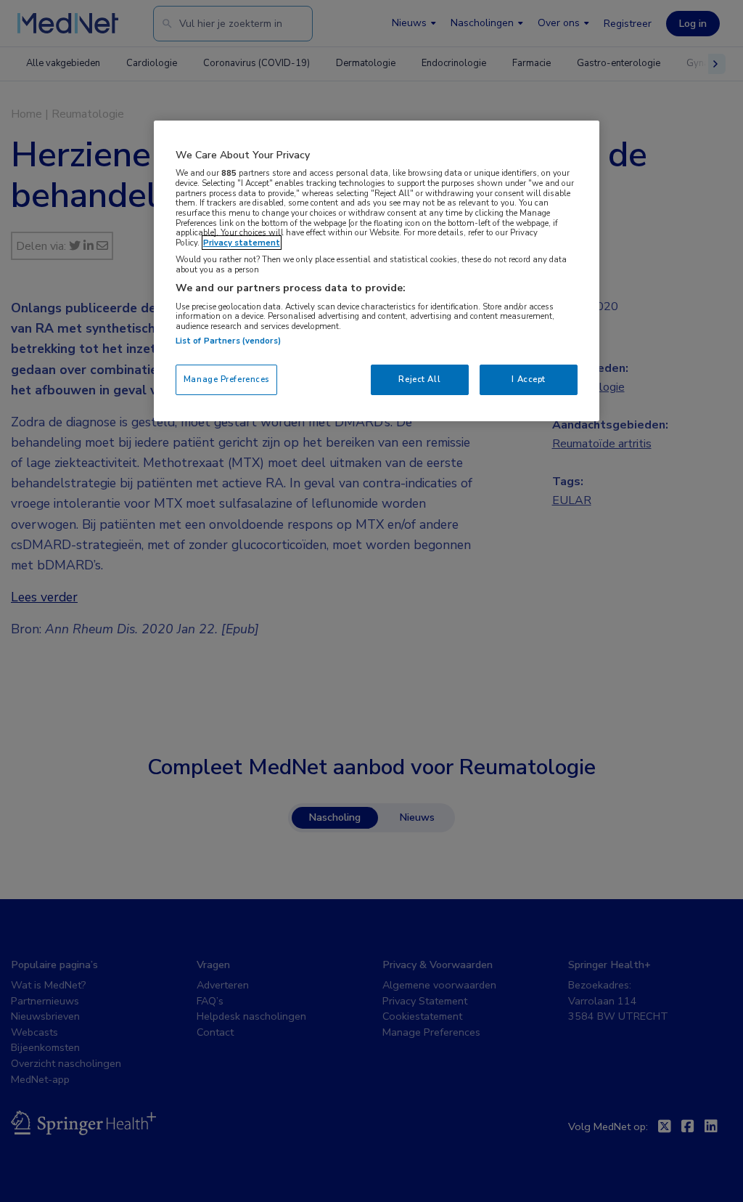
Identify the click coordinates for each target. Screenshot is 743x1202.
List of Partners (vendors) (228, 340)
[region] (376, 271)
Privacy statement (241, 242)
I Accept (529, 379)
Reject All (419, 379)
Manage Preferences (226, 379)
